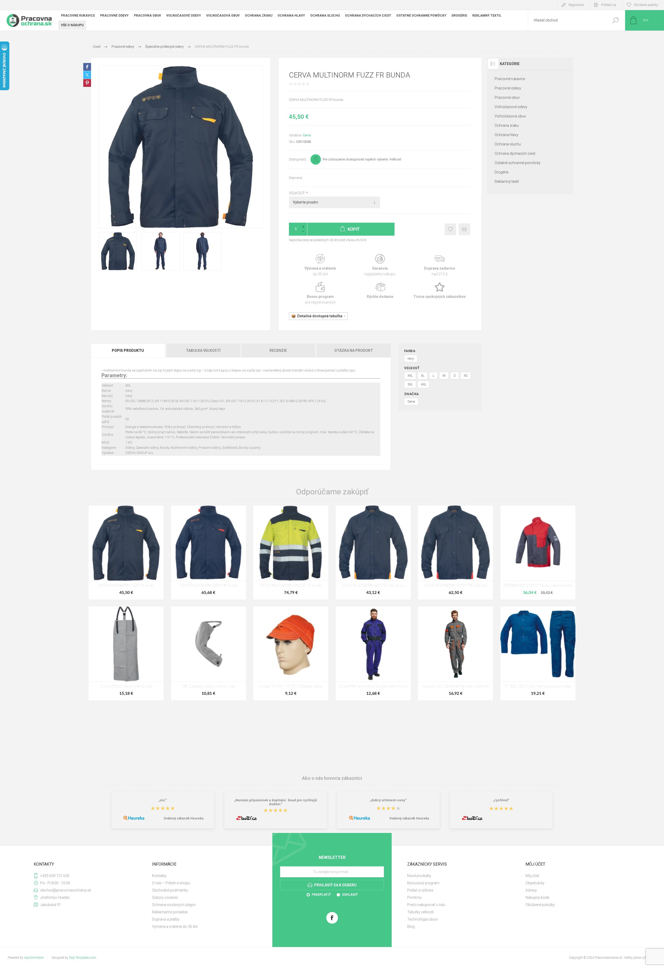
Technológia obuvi (422, 919)
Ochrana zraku (507, 125)
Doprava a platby (165, 919)
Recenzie (278, 350)
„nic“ (163, 800)
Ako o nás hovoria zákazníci (332, 778)
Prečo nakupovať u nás (426, 905)
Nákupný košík (537, 897)
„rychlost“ (501, 800)
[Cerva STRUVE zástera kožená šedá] (126, 653)
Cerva (307, 135)
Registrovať (576, 5)
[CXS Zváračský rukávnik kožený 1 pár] (208, 653)
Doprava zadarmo (439, 265)
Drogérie (501, 172)
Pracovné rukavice (510, 79)
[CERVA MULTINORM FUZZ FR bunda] (126, 553)
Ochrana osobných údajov (174, 905)
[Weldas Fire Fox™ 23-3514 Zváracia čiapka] (290, 653)
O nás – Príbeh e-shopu (171, 883)
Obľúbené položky (540, 905)
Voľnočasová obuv (510, 116)
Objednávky (534, 883)
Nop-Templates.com (82, 957)
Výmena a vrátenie (320, 265)
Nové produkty (419, 876)
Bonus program (320, 293)
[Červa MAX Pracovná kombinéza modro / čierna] (373, 653)
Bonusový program (423, 883)
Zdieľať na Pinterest (87, 83)
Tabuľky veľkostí (420, 912)
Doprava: (296, 178)
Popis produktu (128, 350)
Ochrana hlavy (506, 135)
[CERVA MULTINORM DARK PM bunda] (208, 553)
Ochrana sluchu (508, 144)
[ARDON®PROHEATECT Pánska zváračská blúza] (538, 553)
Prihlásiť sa (608, 5)
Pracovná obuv (507, 97)
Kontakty (159, 876)
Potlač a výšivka (420, 890)
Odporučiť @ (464, 229)
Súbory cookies (165, 897)
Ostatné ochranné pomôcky (518, 163)
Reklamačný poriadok (170, 912)
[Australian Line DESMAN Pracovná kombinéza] (455, 653)
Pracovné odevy (508, 88)
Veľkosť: (297, 193)
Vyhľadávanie (615, 20)
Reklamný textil (507, 181)
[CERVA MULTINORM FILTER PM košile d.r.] (455, 553)
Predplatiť (321, 894)
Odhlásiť (350, 894)
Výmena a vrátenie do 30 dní (175, 926)
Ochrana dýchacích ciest (515, 153)
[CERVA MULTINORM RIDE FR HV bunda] (290, 553)
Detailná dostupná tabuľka (319, 316)
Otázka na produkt (353, 350)
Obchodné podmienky (170, 890)
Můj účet (532, 876)
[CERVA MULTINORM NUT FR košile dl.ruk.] (373, 553)
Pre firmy (414, 897)
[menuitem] (208, 875)
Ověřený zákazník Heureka (183, 818)
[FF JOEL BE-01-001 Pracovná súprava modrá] (538, 653)
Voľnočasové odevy (511, 107)
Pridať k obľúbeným (450, 229)
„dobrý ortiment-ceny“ (388, 800)
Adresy (531, 890)
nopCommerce (34, 957)
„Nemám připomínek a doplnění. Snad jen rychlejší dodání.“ (275, 802)
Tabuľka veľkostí (203, 350)
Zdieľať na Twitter (87, 75)
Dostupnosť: (298, 159)
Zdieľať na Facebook (87, 67)
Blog (411, 926)
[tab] (128, 350)
